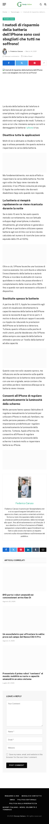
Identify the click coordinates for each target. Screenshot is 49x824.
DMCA (12, 800)
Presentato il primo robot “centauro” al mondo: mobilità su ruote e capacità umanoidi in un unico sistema (23, 676)
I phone (29, 127)
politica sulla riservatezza (23, 803)
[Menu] (4, 4)
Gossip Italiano (20, 816)
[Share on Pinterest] (34, 62)
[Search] (45, 4)
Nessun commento (12, 56)
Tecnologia (9, 19)
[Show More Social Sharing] (43, 62)
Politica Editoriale (27, 800)
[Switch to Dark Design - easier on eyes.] (40, 4)
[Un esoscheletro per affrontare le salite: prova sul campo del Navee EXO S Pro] (24, 618)
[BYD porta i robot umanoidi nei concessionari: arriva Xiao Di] (24, 579)
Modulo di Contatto (32, 796)
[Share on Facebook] (9, 62)
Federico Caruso (16, 51)
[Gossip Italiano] (24, 4)
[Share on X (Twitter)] (22, 62)
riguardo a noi (12, 796)
